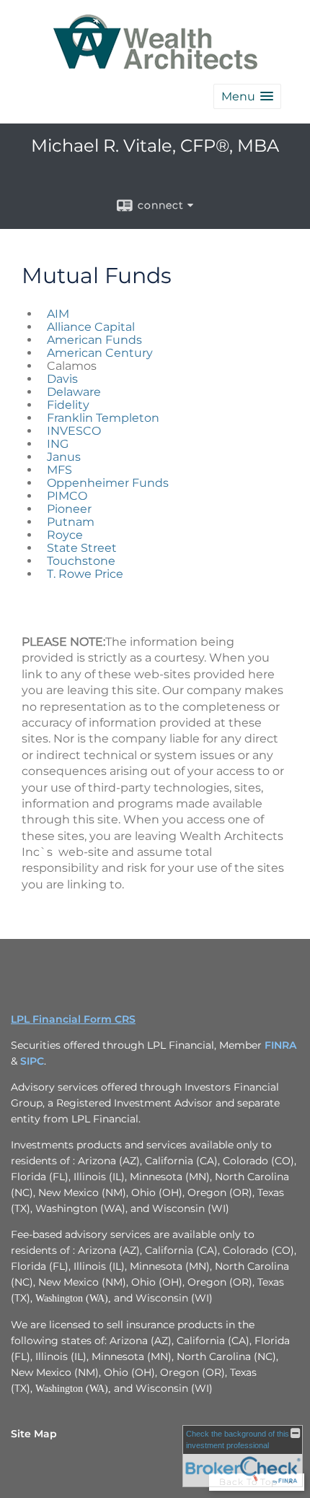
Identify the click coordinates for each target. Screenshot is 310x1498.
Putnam (72, 522)
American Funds (94, 340)
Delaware (75, 392)
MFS (59, 470)
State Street (83, 548)
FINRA (280, 1045)
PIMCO (68, 496)
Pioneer (70, 509)
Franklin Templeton (104, 418)
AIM (59, 314)
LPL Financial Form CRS (73, 1019)
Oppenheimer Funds (109, 483)
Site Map (34, 1433)
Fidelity (68, 405)
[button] (247, 96)
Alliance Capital (92, 327)
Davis (62, 379)
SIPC (32, 1061)
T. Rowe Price (85, 574)
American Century (101, 353)
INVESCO (75, 431)
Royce (66, 535)
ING (59, 444)
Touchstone (81, 561)
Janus (65, 457)
